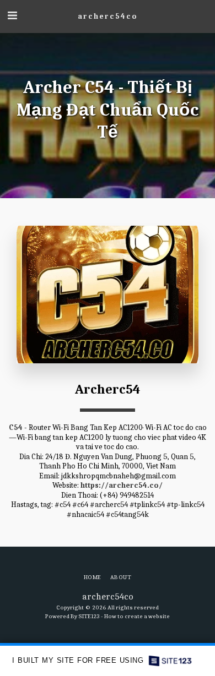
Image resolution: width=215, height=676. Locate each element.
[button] (12, 16)
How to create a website (137, 616)
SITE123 (89, 616)
